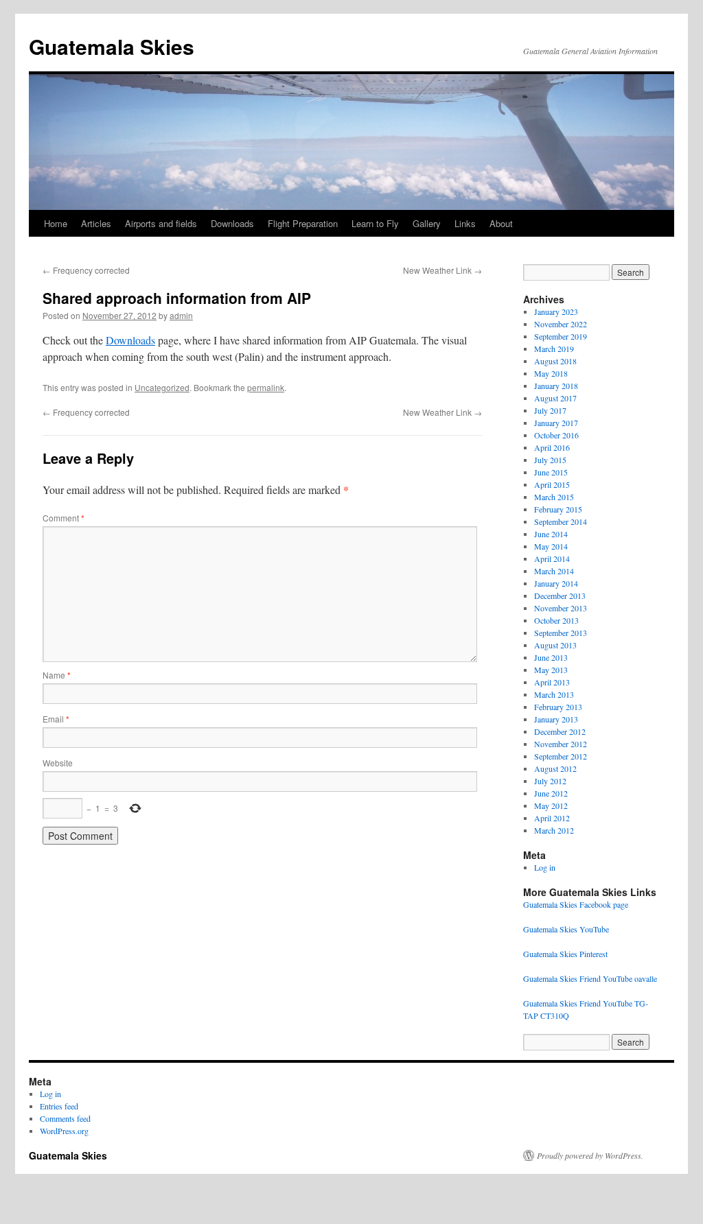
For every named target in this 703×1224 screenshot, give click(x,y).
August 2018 (555, 360)
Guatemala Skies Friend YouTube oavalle (590, 978)
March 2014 (554, 570)
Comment (63, 517)
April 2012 (552, 817)
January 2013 (556, 719)
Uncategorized (162, 387)
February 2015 (558, 509)
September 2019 (560, 336)
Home (55, 223)
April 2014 (552, 558)
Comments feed (65, 1118)
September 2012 (560, 756)
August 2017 (555, 397)
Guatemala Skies (111, 46)
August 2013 (555, 644)
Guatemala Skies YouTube (566, 928)
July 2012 (550, 780)
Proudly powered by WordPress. (590, 1155)
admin (181, 315)
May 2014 (551, 546)
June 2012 (551, 793)
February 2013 (558, 706)
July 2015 (550, 459)
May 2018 (551, 373)
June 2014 (551, 533)
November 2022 (560, 323)
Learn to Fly (375, 223)
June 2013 (551, 657)
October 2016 (556, 434)
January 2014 (556, 583)
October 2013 (556, 620)
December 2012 (560, 731)
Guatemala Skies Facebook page (575, 904)
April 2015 (552, 484)
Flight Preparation (303, 223)
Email (56, 719)
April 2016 (552, 447)
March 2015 (554, 496)
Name (57, 675)
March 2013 (554, 694)
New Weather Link (442, 270)
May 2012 (551, 805)
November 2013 (560, 607)
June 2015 (551, 472)
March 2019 (554, 348)
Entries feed (59, 1106)
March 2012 (554, 830)
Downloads (232, 223)
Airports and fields (161, 223)
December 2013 (560, 595)
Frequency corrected (86, 270)
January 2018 (556, 385)
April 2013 (552, 681)
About (501, 223)
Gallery (427, 223)
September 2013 (560, 632)
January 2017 (556, 422)
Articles (96, 223)
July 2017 (550, 410)
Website (58, 762)
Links (465, 223)
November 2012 (560, 743)
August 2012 (555, 768)
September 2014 (560, 521)
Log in (544, 867)
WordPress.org (64, 1130)
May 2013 (551, 669)
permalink (265, 387)
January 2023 (556, 311)
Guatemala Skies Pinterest (565, 953)
